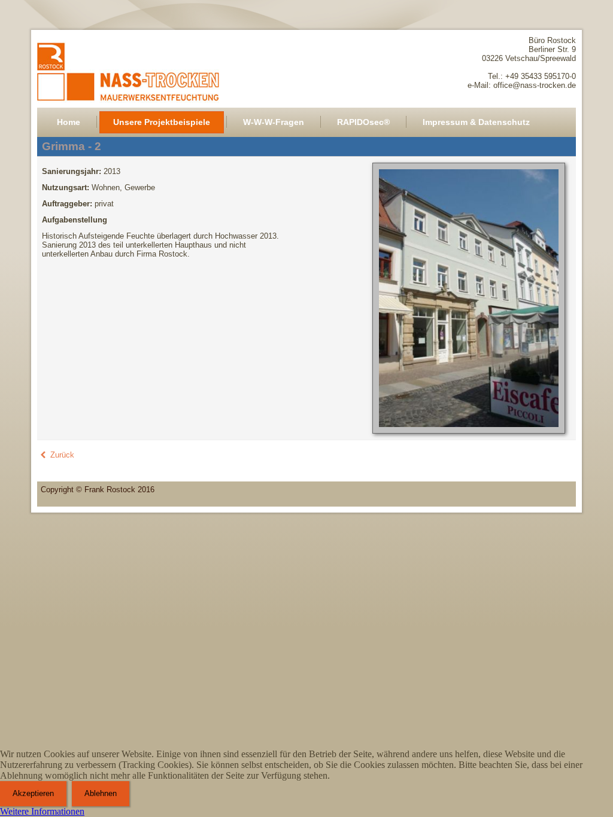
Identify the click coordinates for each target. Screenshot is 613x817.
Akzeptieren (33, 793)
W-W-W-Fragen (273, 122)
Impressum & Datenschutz (476, 122)
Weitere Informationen (42, 811)
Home (68, 122)
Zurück (61, 454)
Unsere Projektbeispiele (161, 122)
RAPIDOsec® (363, 122)
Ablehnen (100, 793)
